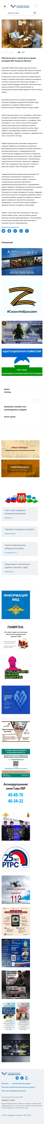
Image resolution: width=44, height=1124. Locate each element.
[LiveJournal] (27, 232)
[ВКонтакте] (4, 232)
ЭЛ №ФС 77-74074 (8, 1100)
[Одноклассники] (9, 232)
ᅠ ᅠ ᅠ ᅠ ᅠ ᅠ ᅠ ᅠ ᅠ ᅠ (10, 1085)
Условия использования (21, 1083)
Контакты (5, 1083)
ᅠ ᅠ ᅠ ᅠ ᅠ (36, 1083)
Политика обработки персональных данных (18, 1087)
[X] (15, 232)
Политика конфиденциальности (14, 1091)
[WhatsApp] (21, 232)
